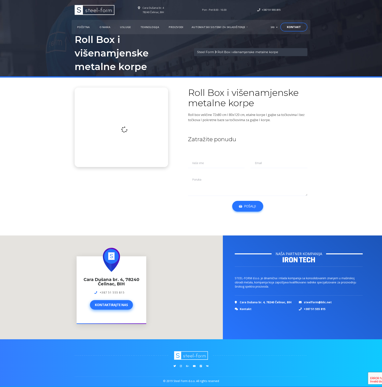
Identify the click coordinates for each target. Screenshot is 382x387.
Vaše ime (198, 163)
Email (258, 163)
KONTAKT (294, 27)
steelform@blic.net (318, 302)
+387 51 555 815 (112, 292)
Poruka (196, 179)
